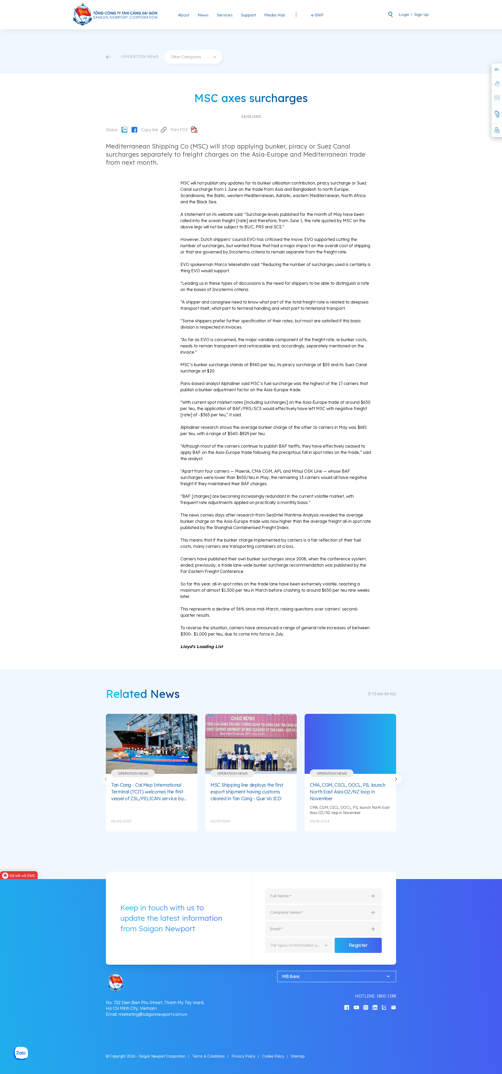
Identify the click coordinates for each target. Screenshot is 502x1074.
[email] (393, 1007)
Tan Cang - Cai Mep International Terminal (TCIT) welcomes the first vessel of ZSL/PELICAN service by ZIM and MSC (147, 792)
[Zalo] (124, 130)
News (203, 15)
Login (404, 14)
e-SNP (317, 15)
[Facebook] (134, 130)
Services (225, 15)
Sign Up (421, 14)
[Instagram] (365, 1007)
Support (248, 15)
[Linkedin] (375, 1007)
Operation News (133, 773)
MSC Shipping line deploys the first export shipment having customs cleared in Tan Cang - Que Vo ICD (246, 791)
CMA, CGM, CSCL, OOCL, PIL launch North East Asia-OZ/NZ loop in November (347, 791)
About (183, 15)
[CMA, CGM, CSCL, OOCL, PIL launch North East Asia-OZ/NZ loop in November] (350, 744)
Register (358, 945)
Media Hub (274, 15)
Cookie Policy (273, 1056)
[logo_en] (115, 14)
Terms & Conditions (208, 1056)
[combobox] (193, 57)
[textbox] (193, 56)
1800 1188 (386, 996)
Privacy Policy (243, 1056)
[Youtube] (356, 1007)
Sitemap (298, 1056)
